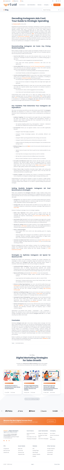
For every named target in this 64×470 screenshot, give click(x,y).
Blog (51, 437)
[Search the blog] (58, 9)
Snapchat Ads (21, 454)
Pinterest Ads (21, 452)
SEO (33, 448)
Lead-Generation (31, 4)
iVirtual (6, 430)
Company (46, 4)
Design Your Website (43, 433)
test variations (34, 273)
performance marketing (23, 36)
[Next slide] (62, 411)
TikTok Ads (20, 450)
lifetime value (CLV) (46, 240)
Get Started (56, 4)
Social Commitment (54, 435)
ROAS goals (39, 293)
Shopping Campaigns (32, 438)
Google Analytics (51, 448)
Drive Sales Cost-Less (31, 436)
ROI (36, 331)
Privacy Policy (57, 464)
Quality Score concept (40, 165)
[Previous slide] (1, 411)
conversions (37, 62)
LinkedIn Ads (6, 452)
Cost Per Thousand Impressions (37, 66)
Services (39, 4)
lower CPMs (16, 207)
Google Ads (6, 448)
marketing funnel (34, 301)
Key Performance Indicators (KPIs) (41, 215)
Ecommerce (22, 4)
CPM (41, 96)
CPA (30, 97)
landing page (17, 285)
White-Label (49, 454)
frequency (21, 305)
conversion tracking (26, 78)
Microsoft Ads (7, 450)
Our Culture (52, 433)
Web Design (35, 452)
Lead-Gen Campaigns (43, 438)
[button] (51, 4)
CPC (16, 97)
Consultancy (50, 452)
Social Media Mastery (19, 343)
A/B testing (23, 226)
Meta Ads (20, 448)
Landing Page (36, 450)
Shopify (34, 456)
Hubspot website (36, 454)
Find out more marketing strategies (32, 398)
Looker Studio (50, 450)
